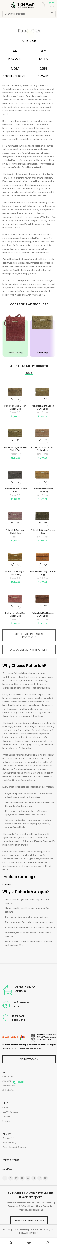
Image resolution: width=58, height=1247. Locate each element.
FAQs (5, 1107)
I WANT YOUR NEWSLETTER (29, 1220)
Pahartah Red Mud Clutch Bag (15, 531)
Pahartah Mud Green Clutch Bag (15, 407)
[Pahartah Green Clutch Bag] (43, 515)
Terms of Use (9, 1138)
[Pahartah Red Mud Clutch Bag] (15, 515)
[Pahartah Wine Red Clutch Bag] (15, 597)
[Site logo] (22, 4)
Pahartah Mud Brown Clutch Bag (43, 614)
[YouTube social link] (22, 1178)
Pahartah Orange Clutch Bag (43, 573)
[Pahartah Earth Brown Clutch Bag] (43, 432)
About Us (7, 1081)
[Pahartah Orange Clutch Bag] (43, 556)
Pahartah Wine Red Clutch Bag (15, 614)
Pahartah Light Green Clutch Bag (43, 407)
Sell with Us (8, 1090)
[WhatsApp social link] (39, 1178)
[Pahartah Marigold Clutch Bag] (43, 473)
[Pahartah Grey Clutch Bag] (15, 473)
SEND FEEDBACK (29, 1059)
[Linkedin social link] (33, 1178)
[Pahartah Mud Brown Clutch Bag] (43, 597)
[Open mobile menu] (4, 5)
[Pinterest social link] (28, 1178)
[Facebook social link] (4, 1178)
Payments (7, 1116)
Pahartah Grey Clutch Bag (15, 490)
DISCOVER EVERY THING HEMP (29, 649)
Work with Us (13, 1085)
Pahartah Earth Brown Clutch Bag (42, 449)
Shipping (6, 1120)
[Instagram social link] (16, 1178)
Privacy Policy (9, 1142)
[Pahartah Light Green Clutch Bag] (43, 390)
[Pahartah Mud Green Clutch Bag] (15, 390)
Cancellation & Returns (14, 1147)
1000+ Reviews (10, 1111)
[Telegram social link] (45, 1178)
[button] (12, 399)
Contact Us (8, 1076)
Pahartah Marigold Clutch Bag (43, 490)
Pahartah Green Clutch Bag (43, 531)
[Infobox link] (19, 990)
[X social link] (10, 1178)
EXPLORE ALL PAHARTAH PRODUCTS (29, 635)
